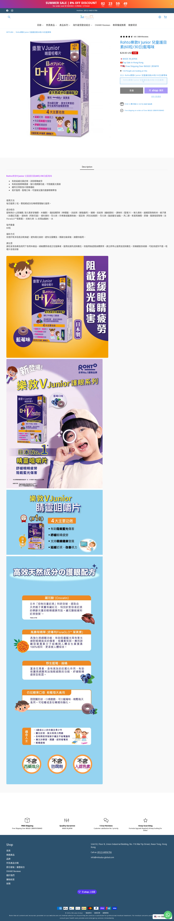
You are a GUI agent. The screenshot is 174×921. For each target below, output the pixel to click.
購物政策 (10, 879)
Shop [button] (9, 845)
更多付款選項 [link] (156, 96)
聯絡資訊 (89, 913)
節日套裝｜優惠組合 (15, 867)
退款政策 (97, 913)
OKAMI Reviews (13, 871)
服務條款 (106, 913)
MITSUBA (9, 32)
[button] (9, 17)
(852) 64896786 (104, 852)
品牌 (8, 858)
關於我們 (10, 875)
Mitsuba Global (77, 913)
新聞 (8, 883)
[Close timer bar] (171, 4)
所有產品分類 (12, 863)
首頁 (8, 850)
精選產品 (10, 854)
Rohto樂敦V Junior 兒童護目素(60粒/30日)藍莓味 (33, 32)
